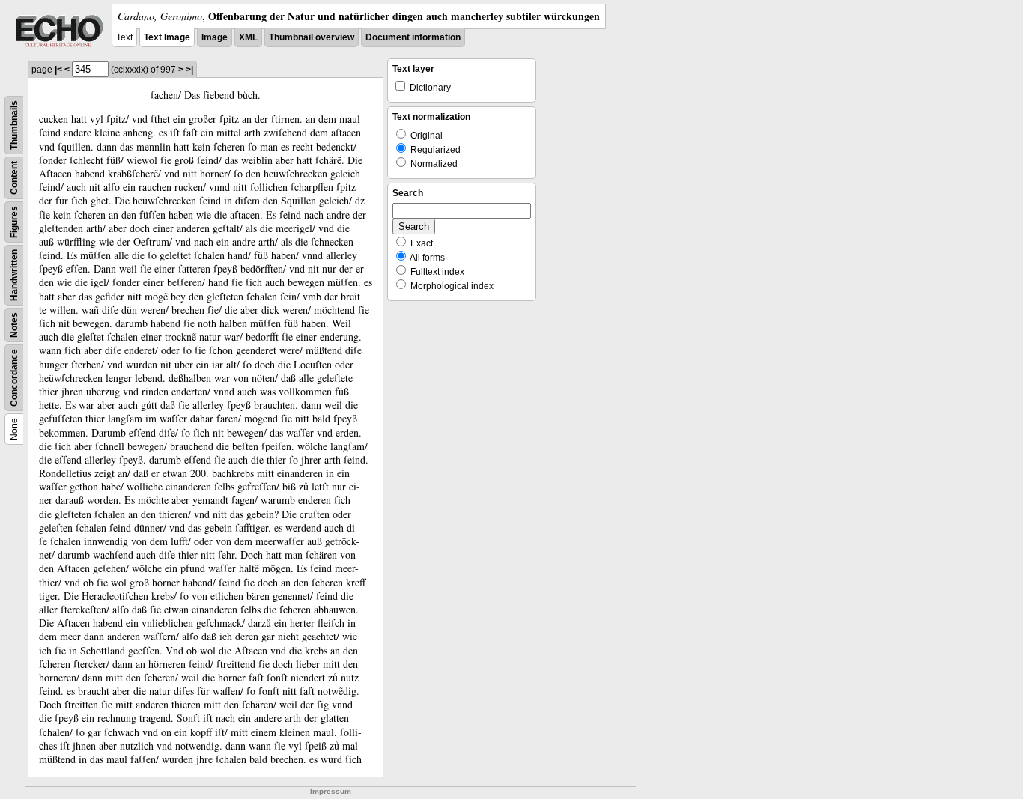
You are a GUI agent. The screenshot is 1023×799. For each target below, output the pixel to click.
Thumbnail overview (311, 37)
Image (214, 37)
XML (248, 37)
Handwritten (14, 275)
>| (189, 69)
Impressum (330, 791)
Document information (413, 37)
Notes (14, 325)
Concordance (14, 378)
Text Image (167, 37)
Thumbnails (14, 125)
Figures (14, 222)
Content (14, 178)
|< (58, 69)
